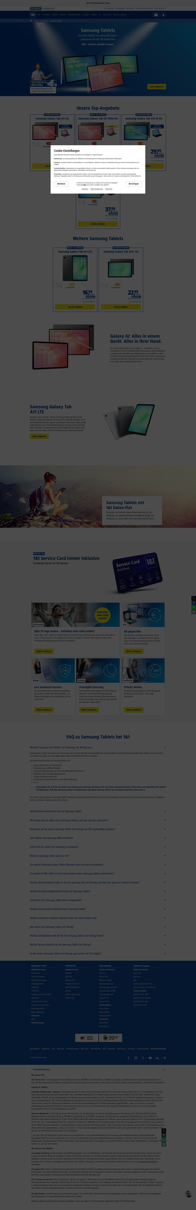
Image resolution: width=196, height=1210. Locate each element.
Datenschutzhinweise (97, 189)
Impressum (85, 189)
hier (84, 185)
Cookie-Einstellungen (67, 151)
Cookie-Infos (108, 189)
